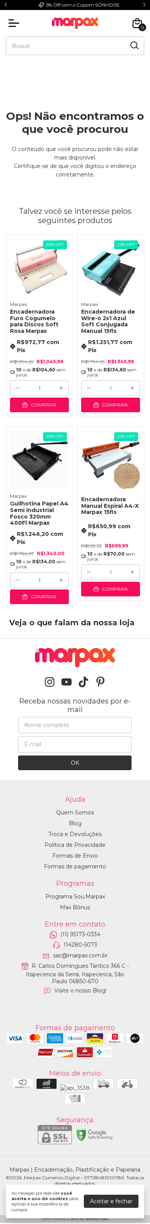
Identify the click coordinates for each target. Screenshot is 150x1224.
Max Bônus (75, 907)
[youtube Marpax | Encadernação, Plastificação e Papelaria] (66, 682)
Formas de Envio (75, 855)
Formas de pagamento (75, 866)
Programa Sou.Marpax (75, 896)
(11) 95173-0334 (80, 934)
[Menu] (15, 23)
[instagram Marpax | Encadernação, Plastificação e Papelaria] (49, 682)
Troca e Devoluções (75, 834)
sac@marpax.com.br (80, 955)
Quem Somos (75, 812)
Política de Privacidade (75, 844)
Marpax (18, 304)
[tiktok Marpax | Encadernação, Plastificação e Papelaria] (83, 682)
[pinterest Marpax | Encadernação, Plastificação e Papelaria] (100, 682)
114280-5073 (80, 945)
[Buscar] (133, 45)
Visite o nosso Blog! (80, 990)
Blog (75, 823)
